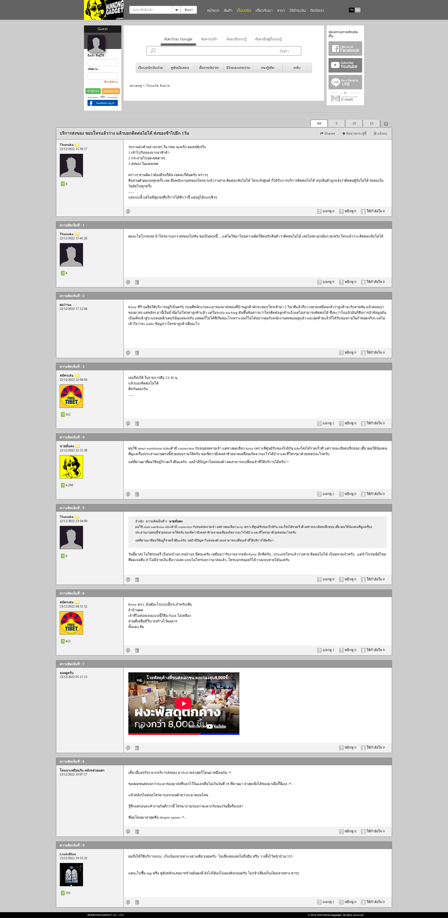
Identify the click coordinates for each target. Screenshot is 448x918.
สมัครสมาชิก (111, 91)
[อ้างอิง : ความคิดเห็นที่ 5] (128, 579)
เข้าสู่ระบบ (93, 91)
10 (354, 123)
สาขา (281, 10)
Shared (329, 133)
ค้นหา (189, 10)
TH (352, 10)
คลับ (297, 67)
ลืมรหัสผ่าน (111, 82)
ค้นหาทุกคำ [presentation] (209, 39)
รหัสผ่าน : (93, 69)
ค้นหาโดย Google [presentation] (178, 39)
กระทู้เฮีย (267, 67)
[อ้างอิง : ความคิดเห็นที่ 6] (128, 650)
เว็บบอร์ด (244, 10)
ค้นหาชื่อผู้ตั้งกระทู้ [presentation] (268, 39)
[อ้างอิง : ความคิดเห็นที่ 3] (128, 423)
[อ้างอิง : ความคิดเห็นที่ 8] (128, 831)
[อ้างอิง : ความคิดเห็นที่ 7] (128, 747)
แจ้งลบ (381, 133)
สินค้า (228, 10)
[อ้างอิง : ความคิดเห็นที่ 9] (128, 902)
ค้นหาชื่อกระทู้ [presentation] (236, 39)
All (319, 123)
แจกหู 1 (328, 423)
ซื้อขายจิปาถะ (209, 67)
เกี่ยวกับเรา (264, 10)
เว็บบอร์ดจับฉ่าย (150, 67)
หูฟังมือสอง (180, 67)
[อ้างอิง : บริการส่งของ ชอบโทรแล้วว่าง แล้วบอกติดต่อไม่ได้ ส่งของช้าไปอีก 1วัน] (128, 211)
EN (358, 10)
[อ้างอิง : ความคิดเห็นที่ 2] (128, 352)
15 (372, 123)
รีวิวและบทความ (238, 67)
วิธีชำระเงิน (297, 10)
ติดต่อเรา (317, 10)
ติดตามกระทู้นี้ (356, 133)
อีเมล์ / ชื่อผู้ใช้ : (97, 55)
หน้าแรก (213, 10)
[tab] (178, 40)
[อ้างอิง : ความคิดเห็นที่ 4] (128, 494)
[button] (386, 124)
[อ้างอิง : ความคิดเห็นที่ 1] (128, 282)
